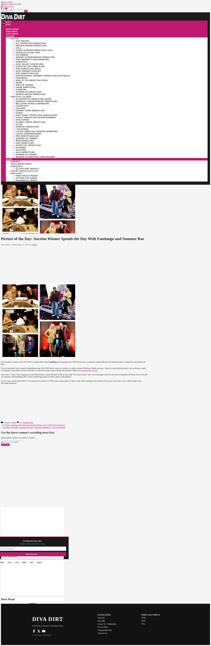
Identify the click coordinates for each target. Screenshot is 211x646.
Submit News (8, 6)
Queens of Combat (27, 138)
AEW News (12, 34)
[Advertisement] (74, 264)
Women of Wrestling (28, 92)
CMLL (18, 48)
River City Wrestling (28, 145)
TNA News (11, 31)
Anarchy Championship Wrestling (36, 101)
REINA (19, 83)
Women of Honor (26, 154)
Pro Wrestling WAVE (28, 69)
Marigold (21, 62)
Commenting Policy (105, 630)
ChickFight (22, 106)
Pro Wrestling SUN (27, 136)
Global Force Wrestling (31, 122)
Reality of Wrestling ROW (32, 80)
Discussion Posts (21, 164)
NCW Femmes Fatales (28, 71)
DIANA (19, 113)
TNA (143, 624)
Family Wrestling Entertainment (36, 117)
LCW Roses (22, 129)
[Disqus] (74, 476)
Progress (21, 78)
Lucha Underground (28, 134)
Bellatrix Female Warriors (32, 103)
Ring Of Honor (24, 85)
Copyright (101, 621)
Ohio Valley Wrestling (30, 64)
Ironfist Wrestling (27, 127)
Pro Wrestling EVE (27, 73)
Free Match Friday (27, 176)
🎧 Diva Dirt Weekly (27, 169)
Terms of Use (102, 633)
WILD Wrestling (25, 152)
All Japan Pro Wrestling (31, 43)
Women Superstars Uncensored (35, 157)
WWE (14, 423)
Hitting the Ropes (26, 178)
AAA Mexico (22, 41)
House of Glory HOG (28, 52)
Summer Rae (66, 362)
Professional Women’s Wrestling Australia (43, 76)
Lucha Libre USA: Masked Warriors (37, 131)
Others (10, 36)
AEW (144, 621)
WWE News (12, 29)
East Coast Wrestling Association (36, 115)
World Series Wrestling (31, 94)
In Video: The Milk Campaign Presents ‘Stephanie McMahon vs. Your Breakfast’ (34, 427)
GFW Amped (22, 120)
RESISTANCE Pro (25, 141)
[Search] (26, 11)
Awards (15, 161)
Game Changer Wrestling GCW (34, 50)
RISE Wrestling (25, 143)
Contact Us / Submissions (107, 624)
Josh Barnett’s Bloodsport (32, 59)
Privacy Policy (103, 627)
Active (15, 39)
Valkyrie (21, 150)
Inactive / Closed (21, 97)
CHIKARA (21, 108)
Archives (16, 173)
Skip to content (7, 2)
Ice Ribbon (22, 55)
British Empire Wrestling (31, 45)
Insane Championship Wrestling (35, 57)
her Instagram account (88, 370)
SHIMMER (21, 147)
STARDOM (21, 89)
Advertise (101, 618)
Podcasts (16, 166)
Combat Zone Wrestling (30, 110)
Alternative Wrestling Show (33, 99)
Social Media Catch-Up (24, 171)
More (9, 159)
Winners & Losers (26, 180)
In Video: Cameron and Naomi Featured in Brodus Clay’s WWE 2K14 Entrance (34, 425)
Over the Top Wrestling (30, 66)
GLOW (19, 124)
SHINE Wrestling (26, 87)
